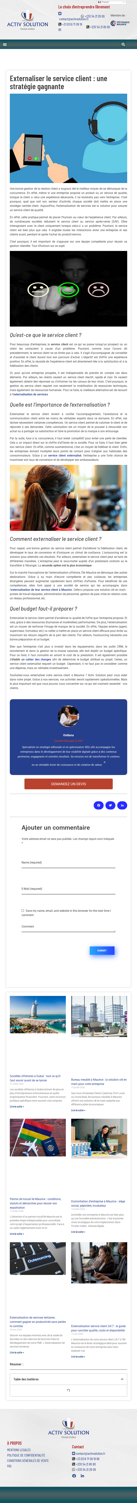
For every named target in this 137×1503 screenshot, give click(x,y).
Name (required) (32, 862)
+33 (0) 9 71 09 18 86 (87, 1459)
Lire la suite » (17, 1106)
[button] (5, 44)
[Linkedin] (82, 1476)
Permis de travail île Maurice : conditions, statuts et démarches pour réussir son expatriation (35, 1203)
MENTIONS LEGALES (19, 1450)
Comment (28, 926)
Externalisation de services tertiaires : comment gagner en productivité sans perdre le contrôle (38, 1322)
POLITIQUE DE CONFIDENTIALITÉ (26, 1455)
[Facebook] (74, 1476)
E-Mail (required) (32, 888)
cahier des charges (39, 659)
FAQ (9, 1466)
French (105, 2)
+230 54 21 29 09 (95, 16)
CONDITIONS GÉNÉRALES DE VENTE (28, 1460)
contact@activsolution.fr (90, 1453)
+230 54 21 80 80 (100, 27)
